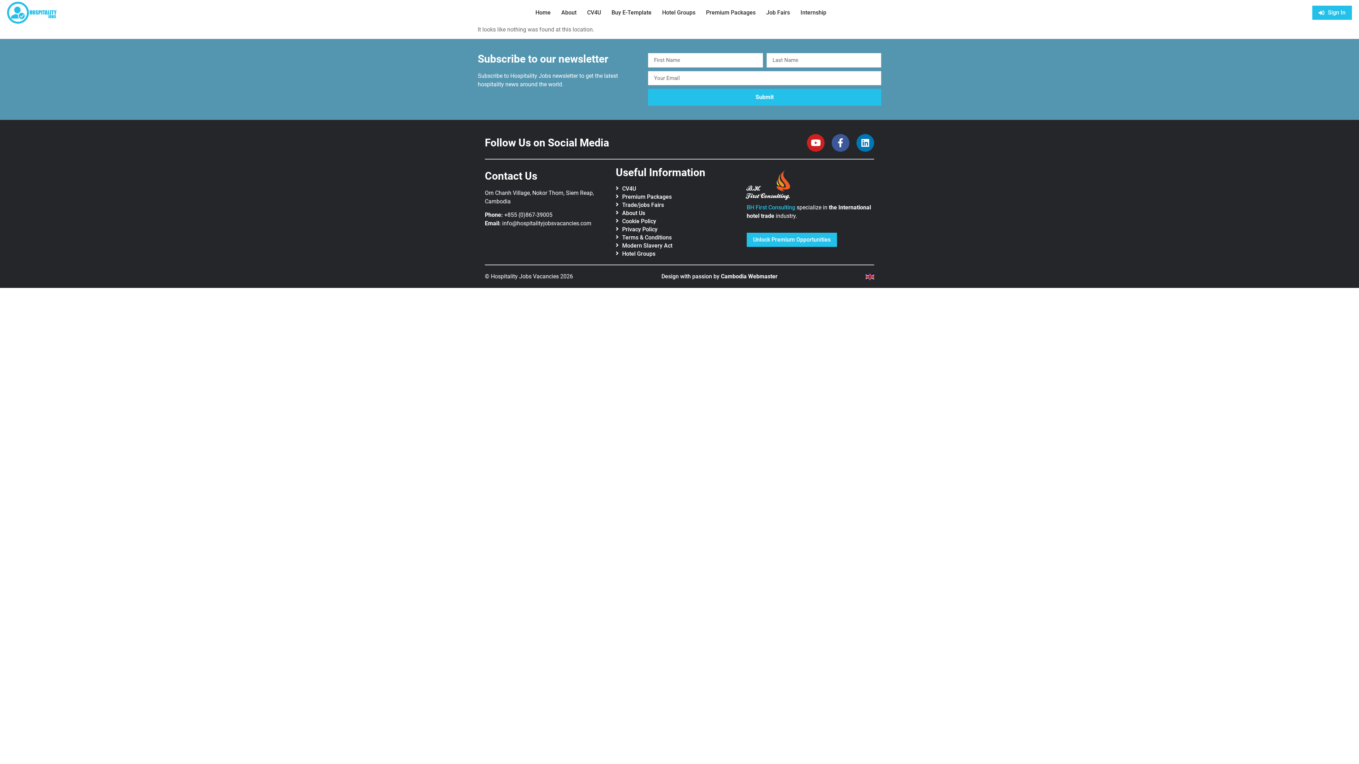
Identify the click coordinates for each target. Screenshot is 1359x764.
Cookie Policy (639, 221)
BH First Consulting (771, 207)
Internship (813, 12)
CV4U (594, 12)
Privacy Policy (640, 229)
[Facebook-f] (840, 143)
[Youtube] (816, 143)
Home (543, 12)
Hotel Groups (678, 12)
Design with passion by (719, 276)
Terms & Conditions (647, 237)
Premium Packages (731, 12)
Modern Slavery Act (647, 245)
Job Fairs (778, 12)
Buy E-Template (632, 12)
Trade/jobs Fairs (643, 205)
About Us (633, 213)
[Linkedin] (865, 143)
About (569, 12)
